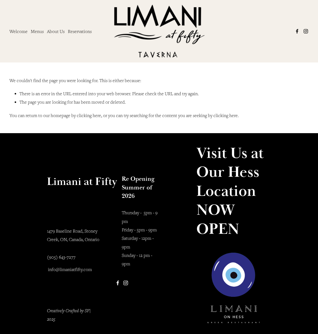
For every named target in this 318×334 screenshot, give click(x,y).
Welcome (18, 31)
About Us (56, 31)
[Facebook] (297, 31)
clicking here (89, 115)
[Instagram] (306, 31)
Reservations (80, 31)
